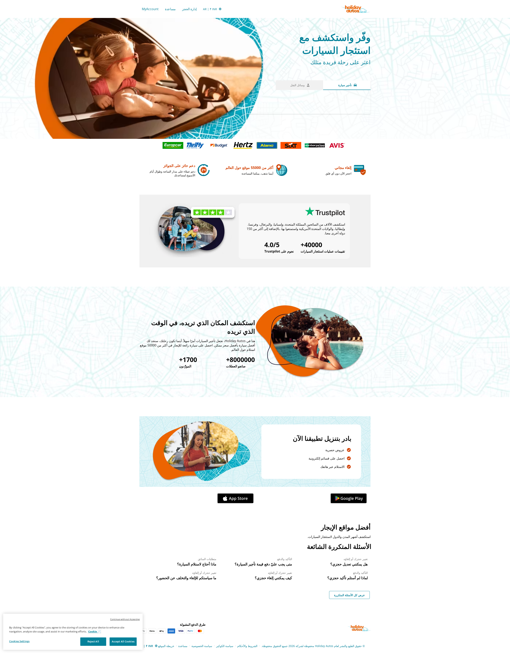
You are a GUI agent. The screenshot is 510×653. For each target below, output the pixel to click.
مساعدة (170, 9)
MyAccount (150, 9)
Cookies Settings (19, 641)
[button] (348, 498)
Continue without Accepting (125, 619)
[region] (73, 632)
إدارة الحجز (189, 9)
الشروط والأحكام (247, 646)
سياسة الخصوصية (201, 646)
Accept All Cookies (123, 641)
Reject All (93, 641)
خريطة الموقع (166, 646)
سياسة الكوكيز (224, 646)
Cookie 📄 (94, 631)
